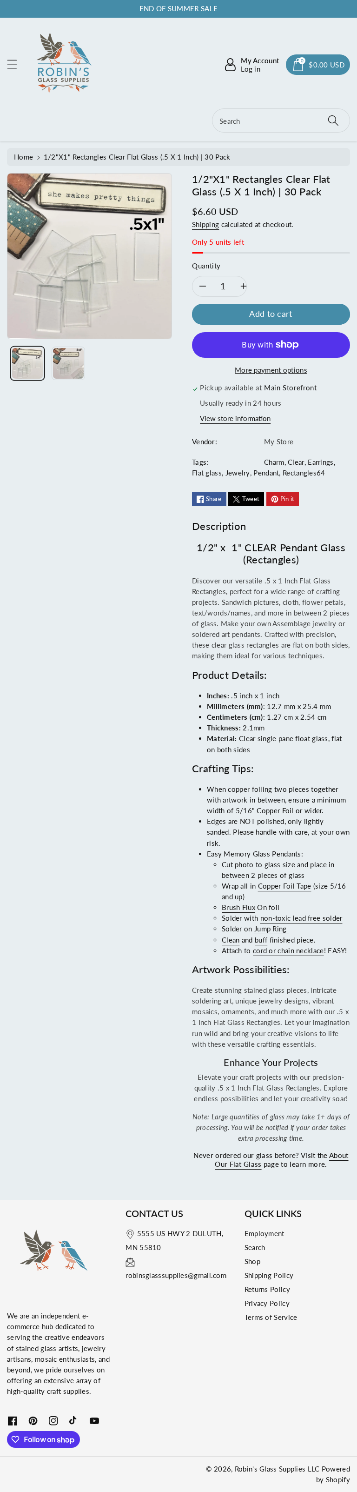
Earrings (320, 462)
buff (261, 940)
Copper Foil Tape (284, 886)
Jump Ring (271, 928)
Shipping (205, 224)
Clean (231, 940)
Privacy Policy (267, 1303)
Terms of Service (271, 1317)
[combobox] (281, 120)
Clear (296, 462)
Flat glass (207, 472)
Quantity (206, 265)
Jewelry (237, 472)
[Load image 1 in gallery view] (27, 363)
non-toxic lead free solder (301, 918)
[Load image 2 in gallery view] (68, 363)
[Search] (333, 120)
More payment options (271, 370)
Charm (274, 462)
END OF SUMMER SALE (178, 8)
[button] (16, 64)
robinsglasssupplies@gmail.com (176, 1275)
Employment (264, 1233)
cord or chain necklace (288, 950)
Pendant (266, 472)
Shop (252, 1261)
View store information (235, 418)
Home (23, 157)
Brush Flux (238, 907)
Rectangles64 (304, 472)
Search (255, 1247)
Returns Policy (267, 1289)
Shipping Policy (269, 1275)
